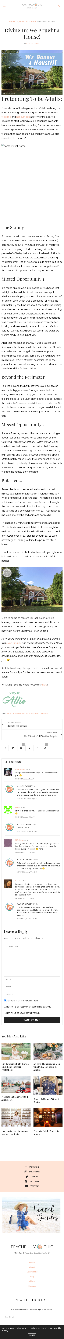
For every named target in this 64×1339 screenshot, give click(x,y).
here (44, 684)
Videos (32, 1281)
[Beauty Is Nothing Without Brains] (48, 1085)
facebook (34, 1167)
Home (32, 1262)
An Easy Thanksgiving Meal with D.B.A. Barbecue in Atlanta (46, 1066)
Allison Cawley (33, 44)
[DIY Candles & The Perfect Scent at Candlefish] (16, 1117)
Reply (57, 769)
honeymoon (23, 116)
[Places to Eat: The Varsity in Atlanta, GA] (16, 1084)
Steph (18, 881)
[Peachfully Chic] (32, 6)
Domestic (13, 22)
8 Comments (15, 762)
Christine (20, 769)
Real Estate (34, 713)
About (32, 1267)
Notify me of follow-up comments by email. (28, 1007)
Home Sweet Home (27, 22)
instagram (34, 1172)
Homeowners (21, 713)
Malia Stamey (13, 643)
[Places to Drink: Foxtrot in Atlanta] (48, 1117)
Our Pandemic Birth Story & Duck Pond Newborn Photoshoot (15, 1066)
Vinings (44, 713)
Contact (32, 1286)
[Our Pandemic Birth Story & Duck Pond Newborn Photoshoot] (16, 1051)
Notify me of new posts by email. (23, 1013)
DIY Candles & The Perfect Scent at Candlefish (14, 1133)
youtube (35, 1186)
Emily (17, 807)
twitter (35, 1176)
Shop (32, 1277)
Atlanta (10, 713)
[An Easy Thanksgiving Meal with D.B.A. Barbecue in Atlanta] (48, 1051)
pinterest (34, 1181)
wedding (6, 116)
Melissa (19, 840)
